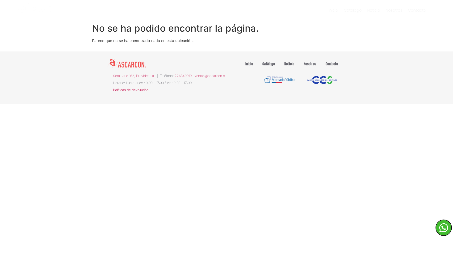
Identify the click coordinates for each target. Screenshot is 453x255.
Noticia (373, 10)
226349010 (183, 76)
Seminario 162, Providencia (135, 76)
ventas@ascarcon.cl (210, 76)
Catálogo (353, 10)
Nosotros (394, 10)
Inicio (333, 10)
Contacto (417, 10)
